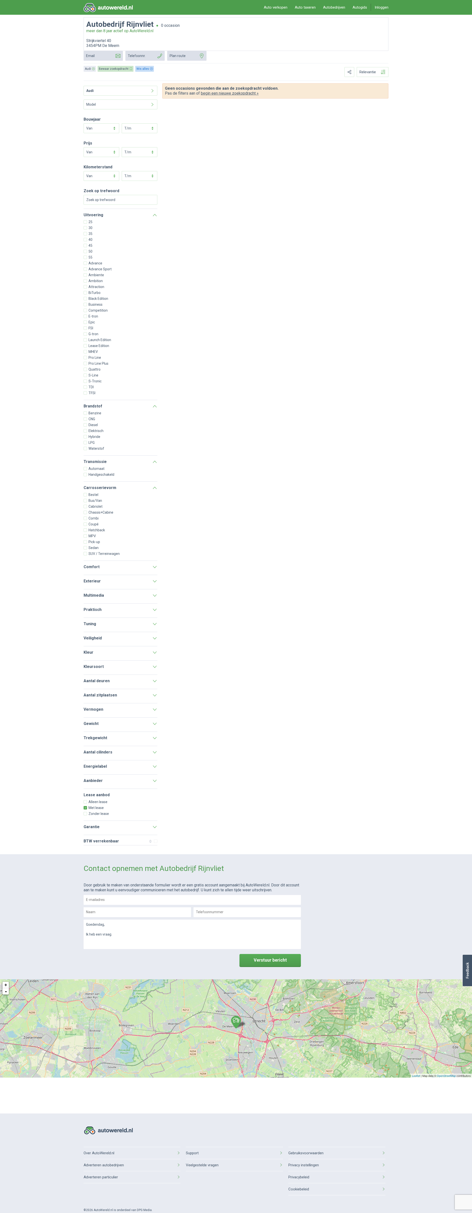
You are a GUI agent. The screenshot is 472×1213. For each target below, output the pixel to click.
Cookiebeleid (298, 1189)
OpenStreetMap (446, 1076)
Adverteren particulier (101, 1177)
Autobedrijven (334, 7)
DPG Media (144, 1210)
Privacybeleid (298, 1177)
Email (90, 56)
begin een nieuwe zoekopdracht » (230, 93)
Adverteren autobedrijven (104, 1165)
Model (91, 104)
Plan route (178, 56)
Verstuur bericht (270, 960)
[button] (467, 970)
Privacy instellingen (303, 1165)
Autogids (360, 7)
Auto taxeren (305, 7)
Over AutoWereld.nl (99, 1153)
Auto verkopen (275, 7)
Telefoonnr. (137, 56)
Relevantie (367, 72)
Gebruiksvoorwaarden (306, 1153)
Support (192, 1153)
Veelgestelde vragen (202, 1165)
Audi (90, 91)
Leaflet (416, 1076)
